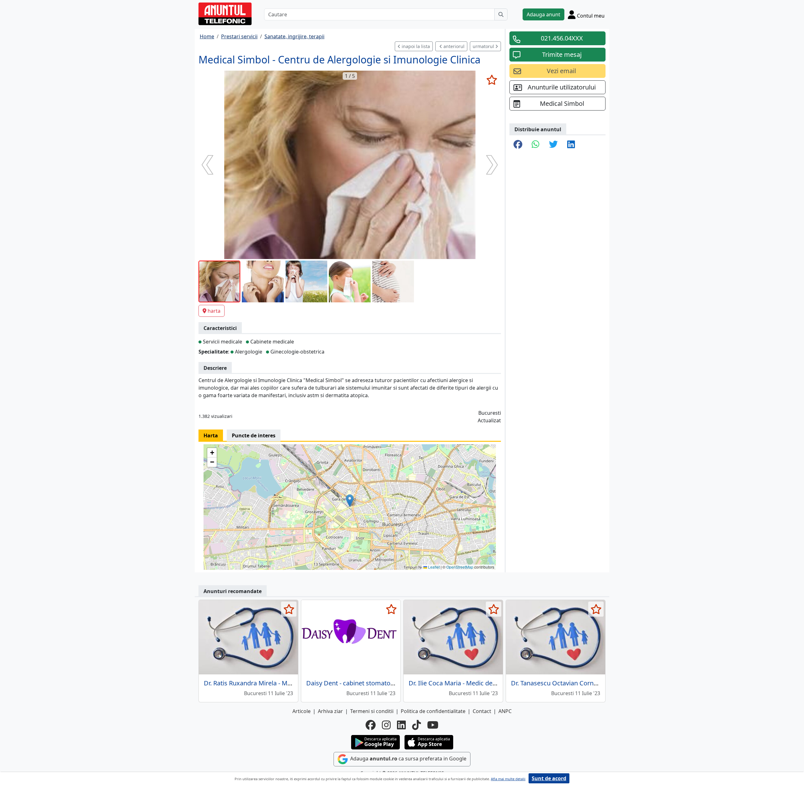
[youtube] (432, 724)
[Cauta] (501, 14)
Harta (211, 435)
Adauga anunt (543, 14)
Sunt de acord (549, 778)
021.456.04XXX (562, 38)
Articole (301, 711)
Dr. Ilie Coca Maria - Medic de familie (461, 683)
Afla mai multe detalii (508, 778)
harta (214, 310)
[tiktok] (416, 724)
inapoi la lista (415, 46)
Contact (482, 711)
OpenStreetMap (459, 567)
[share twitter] (553, 145)
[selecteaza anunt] (491, 79)
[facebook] (371, 724)
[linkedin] (401, 724)
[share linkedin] (571, 145)
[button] (350, 500)
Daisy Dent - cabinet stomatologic (355, 683)
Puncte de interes (253, 435)
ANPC (505, 711)
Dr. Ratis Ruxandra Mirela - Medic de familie (266, 683)
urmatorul (484, 46)
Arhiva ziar (330, 711)
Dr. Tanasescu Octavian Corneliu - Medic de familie (584, 683)
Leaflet (433, 567)
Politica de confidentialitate (433, 711)
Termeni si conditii (372, 711)
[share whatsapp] (536, 145)
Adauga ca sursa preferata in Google (407, 758)
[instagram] (386, 724)
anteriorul (453, 46)
